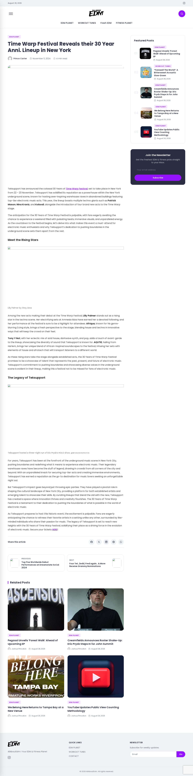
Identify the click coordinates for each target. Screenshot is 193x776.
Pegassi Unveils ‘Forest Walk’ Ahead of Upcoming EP (33, 642)
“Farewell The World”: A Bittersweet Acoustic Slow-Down (166, 73)
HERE (54, 529)
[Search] (181, 13)
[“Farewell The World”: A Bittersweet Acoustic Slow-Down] (146, 72)
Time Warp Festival (77, 188)
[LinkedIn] (106, 542)
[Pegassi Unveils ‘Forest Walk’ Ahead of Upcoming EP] (36, 609)
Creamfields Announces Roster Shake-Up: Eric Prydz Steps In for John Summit (95, 642)
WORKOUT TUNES (87, 22)
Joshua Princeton (18, 649)
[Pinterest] (113, 542)
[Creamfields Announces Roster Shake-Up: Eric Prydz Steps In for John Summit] (96, 609)
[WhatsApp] (121, 542)
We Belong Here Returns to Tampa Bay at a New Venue (36, 709)
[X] (99, 542)
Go (180, 754)
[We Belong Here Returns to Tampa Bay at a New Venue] (36, 676)
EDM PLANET (67, 22)
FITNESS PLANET (124, 22)
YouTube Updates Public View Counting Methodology (93, 709)
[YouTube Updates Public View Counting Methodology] (96, 676)
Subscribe (158, 177)
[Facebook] (91, 542)
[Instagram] (184, 3)
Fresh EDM (105, 22)
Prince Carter (20, 58)
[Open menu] (11, 13)
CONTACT (74, 756)
